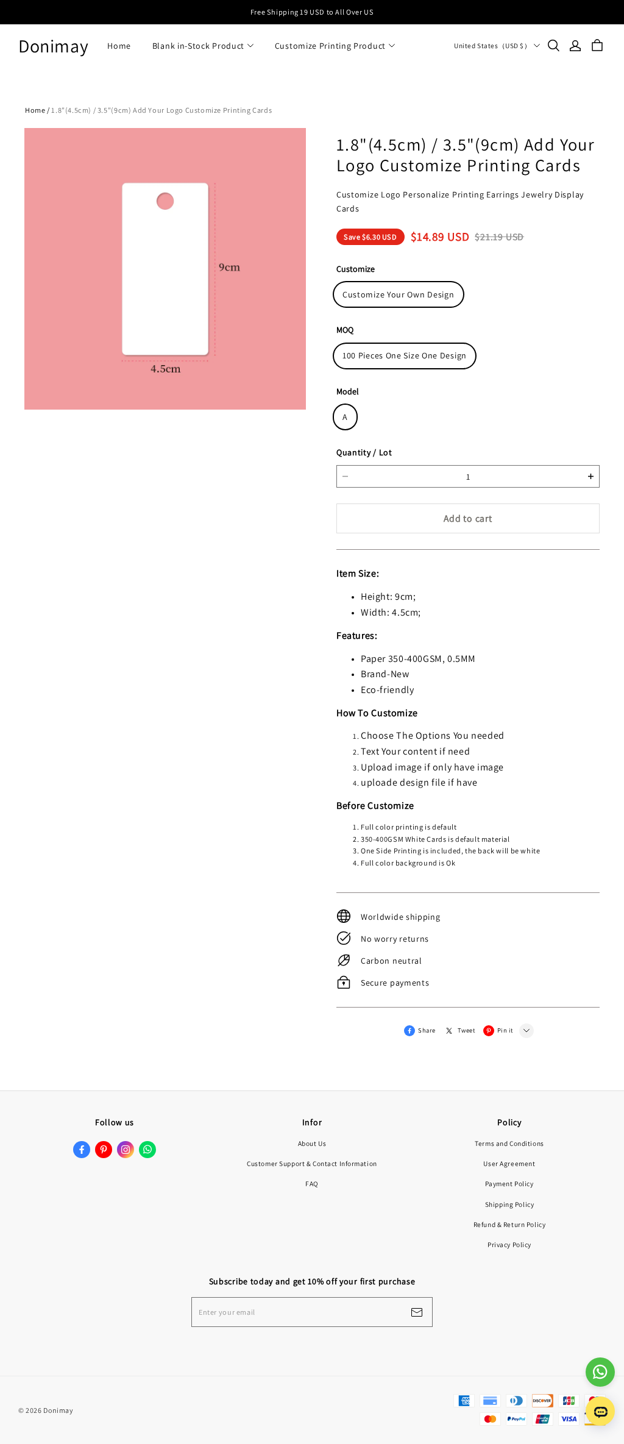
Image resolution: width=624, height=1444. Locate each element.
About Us (312, 1143)
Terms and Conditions (509, 1143)
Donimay (53, 46)
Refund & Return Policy (509, 1224)
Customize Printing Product (330, 45)
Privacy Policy (509, 1244)
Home (119, 45)
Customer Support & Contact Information (312, 1163)
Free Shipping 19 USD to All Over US (312, 12)
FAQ (312, 1183)
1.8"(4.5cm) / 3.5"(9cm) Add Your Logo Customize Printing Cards (161, 110)
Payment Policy (509, 1183)
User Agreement (509, 1163)
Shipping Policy (509, 1204)
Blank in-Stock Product (198, 45)
